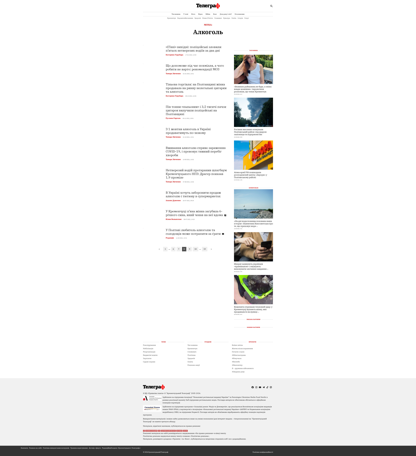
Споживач (218, 18)
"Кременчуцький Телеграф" (178, 393)
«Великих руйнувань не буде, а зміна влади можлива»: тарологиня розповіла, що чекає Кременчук (252, 89)
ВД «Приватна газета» (154, 393)
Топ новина (176, 14)
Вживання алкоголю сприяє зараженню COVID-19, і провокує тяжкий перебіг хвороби (196, 151)
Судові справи (149, 362)
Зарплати (147, 358)
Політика (192, 355)
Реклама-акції (194, 365)
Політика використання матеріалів (56, 448)
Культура (226, 18)
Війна (208, 14)
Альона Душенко (173, 200)
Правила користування (79, 448)
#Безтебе (236, 362)
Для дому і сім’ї (226, 14)
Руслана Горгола (173, 118)
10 (195, 249)
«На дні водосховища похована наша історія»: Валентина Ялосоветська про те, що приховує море (253, 223)
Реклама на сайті (35, 448)
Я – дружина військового (243, 368)
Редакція (170, 238)
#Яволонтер (237, 365)
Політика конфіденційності (263, 452)
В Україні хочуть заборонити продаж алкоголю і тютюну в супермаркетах (193, 194)
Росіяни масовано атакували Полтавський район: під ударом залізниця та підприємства (250, 132)
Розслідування (149, 345)
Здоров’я (197, 18)
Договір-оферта (95, 448)
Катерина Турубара (174, 55)
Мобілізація (148, 348)
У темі (185, 14)
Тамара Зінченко (173, 73)
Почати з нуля (238, 352)
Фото (193, 14)
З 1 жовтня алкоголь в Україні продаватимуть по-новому (188, 131)
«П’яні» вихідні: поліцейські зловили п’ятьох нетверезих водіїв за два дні (193, 49)
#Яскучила (236, 358)
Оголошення (240, 14)
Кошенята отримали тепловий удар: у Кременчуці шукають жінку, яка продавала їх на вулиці (253, 309)
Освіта (234, 18)
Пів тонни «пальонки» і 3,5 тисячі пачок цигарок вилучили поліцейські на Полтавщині (196, 110)
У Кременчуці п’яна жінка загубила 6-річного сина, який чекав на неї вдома (195, 213)
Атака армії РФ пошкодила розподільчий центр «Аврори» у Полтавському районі (250, 175)
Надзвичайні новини (185, 18)
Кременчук (171, 18)
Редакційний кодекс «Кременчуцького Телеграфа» (121, 448)
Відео (200, 14)
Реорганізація (149, 352)
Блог (215, 14)
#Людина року (238, 372)
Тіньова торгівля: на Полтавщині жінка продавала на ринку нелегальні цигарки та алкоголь (196, 88)
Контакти (24, 448)
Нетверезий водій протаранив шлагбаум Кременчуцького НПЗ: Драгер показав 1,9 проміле (196, 173)
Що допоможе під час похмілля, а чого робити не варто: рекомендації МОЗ (195, 67)
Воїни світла (237, 345)
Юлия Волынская (173, 219)
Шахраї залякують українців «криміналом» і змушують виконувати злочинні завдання (250, 266)
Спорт (246, 18)
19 (205, 249)
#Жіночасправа (239, 355)
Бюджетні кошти (150, 355)
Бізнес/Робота (207, 18)
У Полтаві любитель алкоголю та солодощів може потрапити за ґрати (193, 232)
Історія (240, 18)
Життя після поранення (242, 348)
